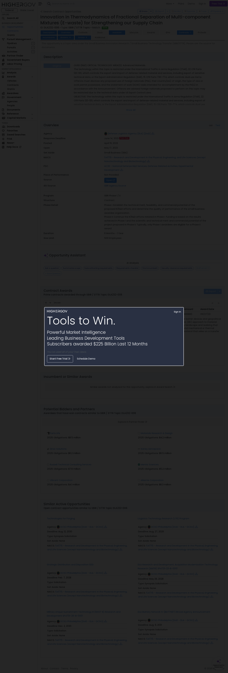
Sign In (177, 311)
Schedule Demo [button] (86, 358)
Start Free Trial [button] (59, 358)
